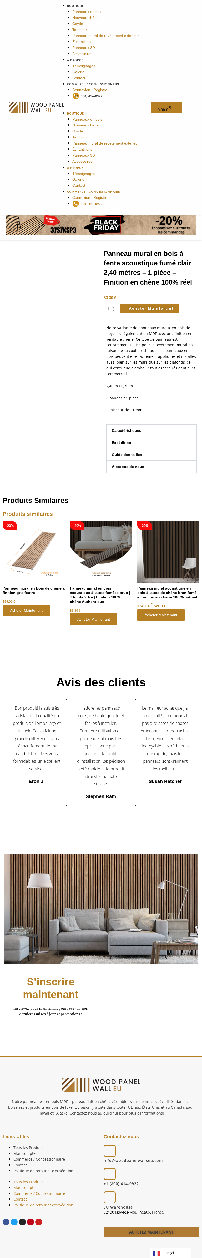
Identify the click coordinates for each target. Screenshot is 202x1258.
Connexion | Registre (89, 90)
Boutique (75, 6)
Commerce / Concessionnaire (93, 84)
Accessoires (82, 54)
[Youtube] (38, 1222)
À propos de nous (128, 467)
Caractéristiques (126, 431)
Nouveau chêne (85, 18)
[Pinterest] (30, 1222)
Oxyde (77, 24)
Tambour (79, 30)
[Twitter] (14, 1222)
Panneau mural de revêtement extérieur (105, 36)
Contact (78, 78)
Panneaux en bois (87, 12)
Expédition (121, 443)
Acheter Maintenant (26, 610)
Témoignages (83, 66)
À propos (75, 60)
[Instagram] (22, 1222)
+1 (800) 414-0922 (89, 96)
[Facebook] (6, 1222)
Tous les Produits (28, 1147)
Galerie (78, 72)
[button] (101, 107)
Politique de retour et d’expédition (43, 1170)
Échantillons (82, 42)
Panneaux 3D (83, 48)
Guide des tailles (127, 455)
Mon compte (24, 1153)
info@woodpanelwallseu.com (133, 1160)
